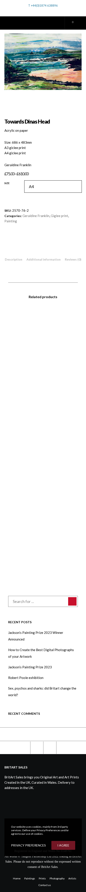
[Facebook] (45, 11)
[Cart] (68, 23)
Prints (42, 878)
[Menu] (78, 23)
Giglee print (59, 216)
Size (6, 183)
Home (17, 878)
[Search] (36, 10)
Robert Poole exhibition (25, 678)
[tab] (13, 259)
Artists (72, 878)
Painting (10, 221)
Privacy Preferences (28, 845)
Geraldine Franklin (35, 216)
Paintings (29, 878)
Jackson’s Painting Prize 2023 (30, 667)
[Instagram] (51, 11)
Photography (57, 878)
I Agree (63, 845)
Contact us (44, 885)
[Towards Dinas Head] (23, 747)
